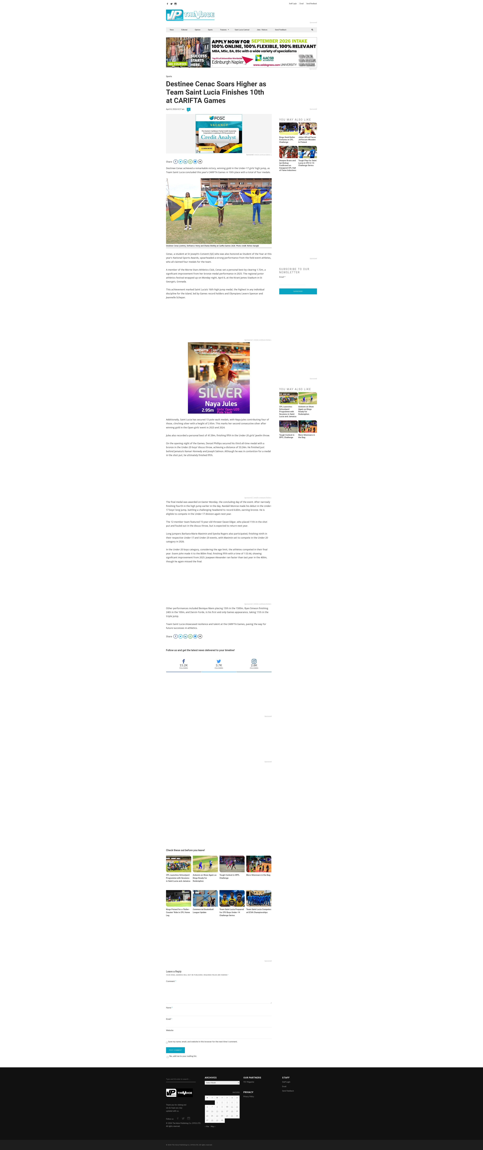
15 (217, 1111)
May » (213, 1126)
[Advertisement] (272, 15)
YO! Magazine (248, 1082)
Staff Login (293, 4)
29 (217, 1120)
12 (237, 1107)
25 (232, 1116)
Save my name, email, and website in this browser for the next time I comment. (202, 1042)
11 (232, 1107)
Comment (171, 981)
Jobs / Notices (262, 30)
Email (302, 4)
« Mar (207, 1126)
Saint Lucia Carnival (242, 30)
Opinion (197, 30)
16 (222, 1111)
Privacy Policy (248, 1097)
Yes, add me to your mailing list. (183, 1056)
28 (212, 1120)
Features (223, 30)
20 (207, 1116)
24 (227, 1116)
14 (212, 1111)
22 (217, 1116)
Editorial (184, 30)
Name (169, 1008)
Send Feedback (311, 4)
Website (169, 1030)
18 (232, 1111)
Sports (210, 30)
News (172, 30)
